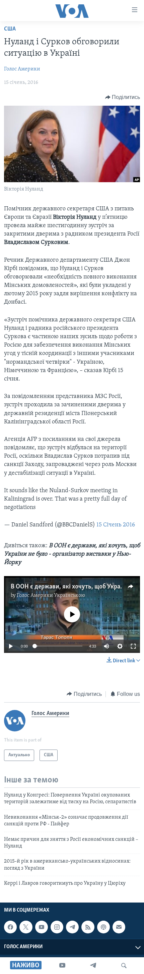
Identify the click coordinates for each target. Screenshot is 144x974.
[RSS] (87, 927)
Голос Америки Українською (51, 595)
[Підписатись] (119, 927)
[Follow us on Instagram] (57, 927)
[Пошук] (124, 965)
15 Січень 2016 (115, 525)
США (10, 29)
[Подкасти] (103, 927)
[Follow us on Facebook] (10, 927)
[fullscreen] (133, 646)
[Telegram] (93, 965)
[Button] (122, 97)
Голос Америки (22, 69)
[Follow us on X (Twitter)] (25, 927)
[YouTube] (62, 965)
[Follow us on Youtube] (41, 927)
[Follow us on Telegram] (72, 927)
